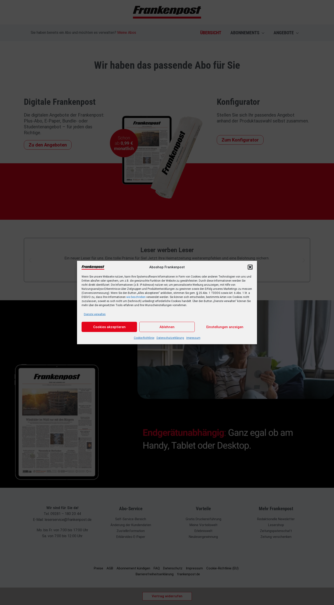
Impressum (193, 337)
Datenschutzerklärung (170, 337)
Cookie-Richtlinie (144, 337)
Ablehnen (167, 327)
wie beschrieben (136, 297)
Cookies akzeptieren (109, 327)
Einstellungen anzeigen (224, 327)
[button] (250, 267)
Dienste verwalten (95, 314)
